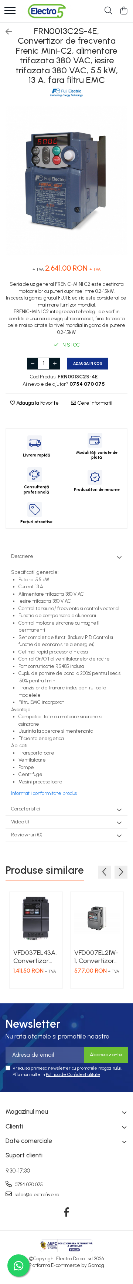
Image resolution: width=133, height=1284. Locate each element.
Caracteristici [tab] (25, 809)
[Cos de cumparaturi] (123, 11)
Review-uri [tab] (26, 834)
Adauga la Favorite (37, 403)
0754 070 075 (28, 1184)
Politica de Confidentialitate (73, 1074)
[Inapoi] (5, 31)
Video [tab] (20, 822)
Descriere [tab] (22, 556)
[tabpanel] (66, 180)
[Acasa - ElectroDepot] (46, 11)
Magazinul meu (27, 1111)
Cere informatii (94, 403)
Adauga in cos (87, 363)
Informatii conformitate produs (44, 793)
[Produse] (10, 11)
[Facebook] (66, 1212)
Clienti (14, 1126)
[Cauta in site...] (108, 11)
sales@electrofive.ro (36, 1194)
